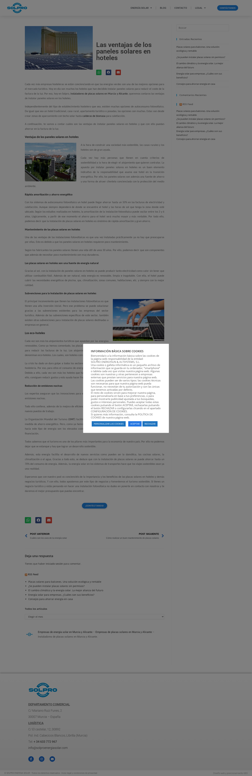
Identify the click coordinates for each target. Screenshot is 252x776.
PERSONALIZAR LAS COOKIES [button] (109, 423)
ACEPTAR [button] (135, 423)
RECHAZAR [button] (150, 423)
